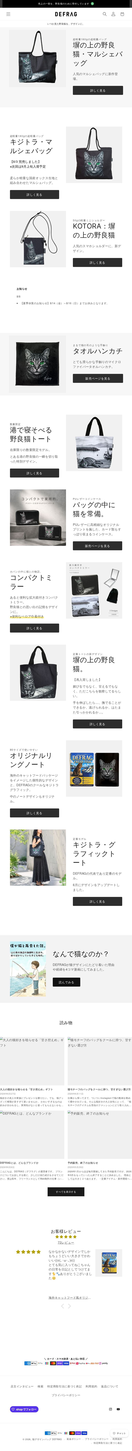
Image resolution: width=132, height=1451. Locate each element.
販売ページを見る (97, 378)
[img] (66, 1237)
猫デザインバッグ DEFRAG (47, 1439)
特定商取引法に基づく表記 (64, 1386)
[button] (8, 14)
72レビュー (66, 1242)
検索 (40, 1386)
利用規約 (91, 1386)
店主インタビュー (22, 1386)
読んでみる (66, 982)
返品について (109, 1386)
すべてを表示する (66, 1191)
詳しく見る (98, 90)
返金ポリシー (74, 1438)
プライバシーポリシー (66, 1395)
